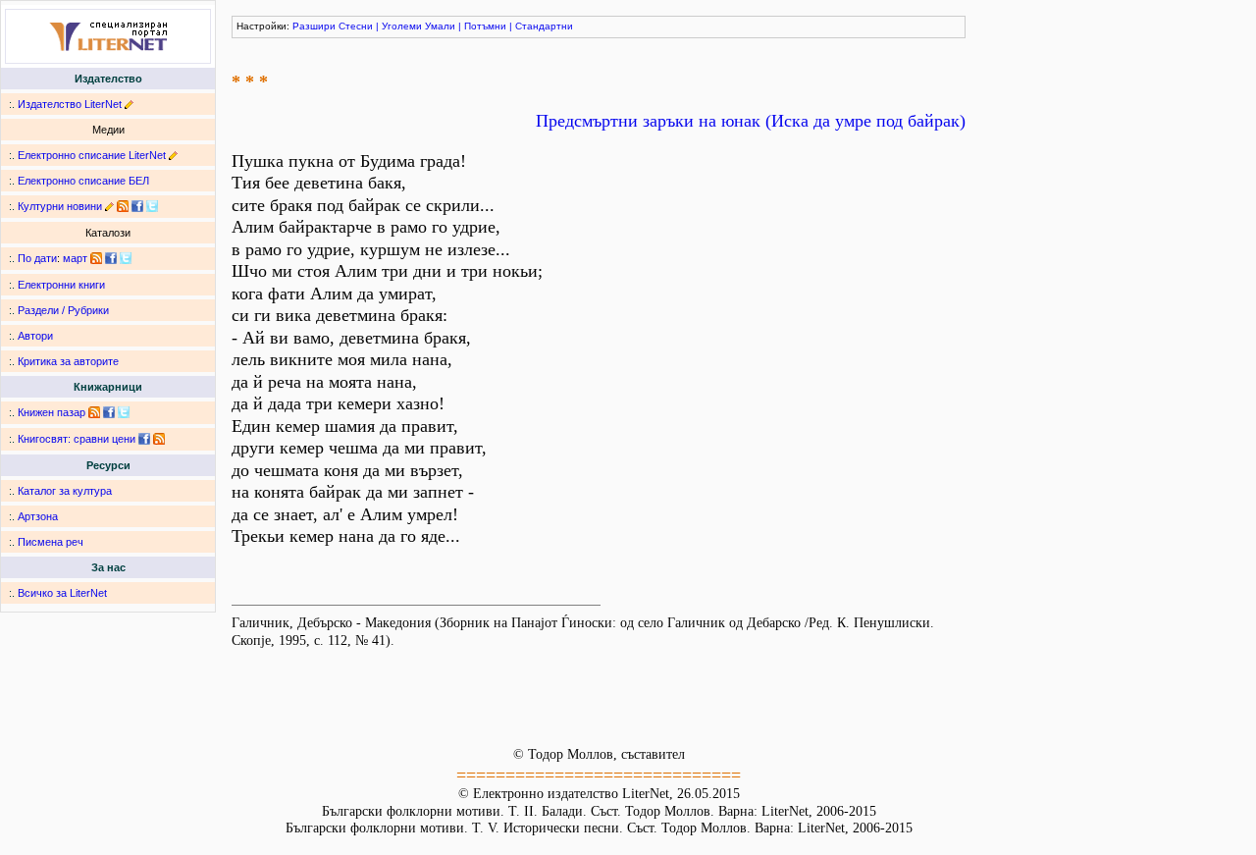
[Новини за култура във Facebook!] (137, 206)
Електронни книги (61, 285)
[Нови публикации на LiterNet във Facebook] (111, 258)
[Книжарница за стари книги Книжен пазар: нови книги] (94, 412)
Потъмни (485, 26)
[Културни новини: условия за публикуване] (109, 206)
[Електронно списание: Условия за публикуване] (173, 155)
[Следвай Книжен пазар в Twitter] (124, 412)
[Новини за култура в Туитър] (152, 206)
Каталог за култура (65, 491)
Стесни (356, 26)
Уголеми (402, 26)
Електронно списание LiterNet (92, 155)
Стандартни (544, 26)
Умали (440, 26)
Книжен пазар (51, 412)
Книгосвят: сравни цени (76, 439)
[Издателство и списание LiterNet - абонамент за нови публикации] (96, 258)
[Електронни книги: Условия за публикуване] (129, 104)
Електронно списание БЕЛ (83, 181)
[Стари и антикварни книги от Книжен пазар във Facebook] (109, 412)
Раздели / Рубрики (63, 310)
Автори (35, 336)
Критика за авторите (68, 361)
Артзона (38, 516)
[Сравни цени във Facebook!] (144, 439)
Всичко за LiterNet (62, 593)
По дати (37, 258)
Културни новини (60, 206)
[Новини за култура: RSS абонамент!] (123, 206)
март (75, 258)
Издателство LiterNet (70, 104)
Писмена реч (50, 542)
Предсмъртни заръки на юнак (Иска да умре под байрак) (751, 121)
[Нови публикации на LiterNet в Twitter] (125, 258)
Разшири (314, 26)
